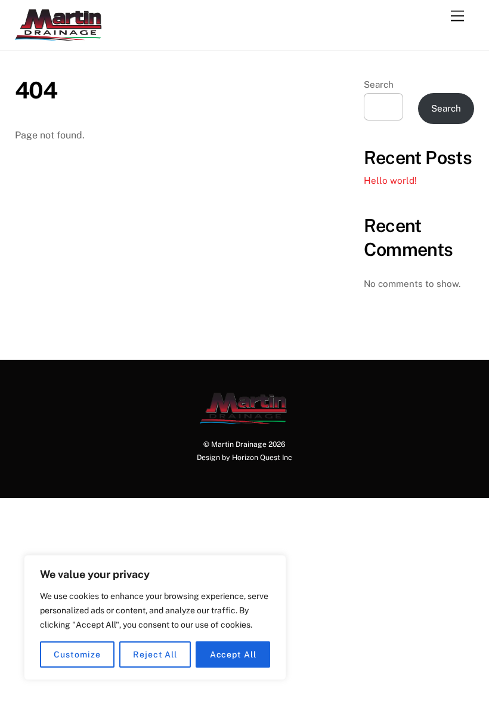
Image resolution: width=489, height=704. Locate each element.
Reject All (155, 654)
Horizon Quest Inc (262, 457)
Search (379, 84)
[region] (155, 617)
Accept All (233, 654)
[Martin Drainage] (59, 35)
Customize (77, 654)
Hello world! (390, 180)
